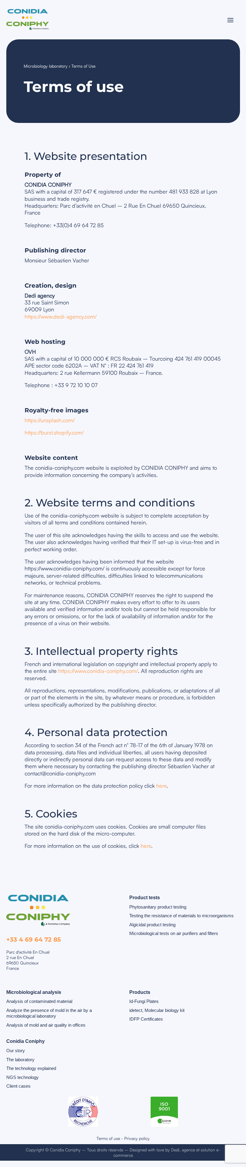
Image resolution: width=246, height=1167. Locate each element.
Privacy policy (137, 1138)
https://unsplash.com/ (50, 420)
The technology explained (31, 1068)
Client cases (18, 1086)
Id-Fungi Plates (144, 1001)
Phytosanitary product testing (157, 906)
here (161, 785)
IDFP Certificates (146, 1019)
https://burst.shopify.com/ (54, 432)
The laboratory (20, 1059)
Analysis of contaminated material (39, 1001)
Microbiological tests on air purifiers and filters (173, 933)
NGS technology (22, 1077)
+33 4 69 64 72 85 (33, 939)
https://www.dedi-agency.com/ (61, 316)
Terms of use (108, 1138)
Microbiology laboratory (46, 66)
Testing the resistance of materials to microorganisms (181, 915)
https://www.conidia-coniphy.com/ (98, 671)
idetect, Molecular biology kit (156, 1010)
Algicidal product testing (152, 924)
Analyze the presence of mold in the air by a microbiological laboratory (49, 1013)
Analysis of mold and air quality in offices (46, 1025)
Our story (15, 1050)
